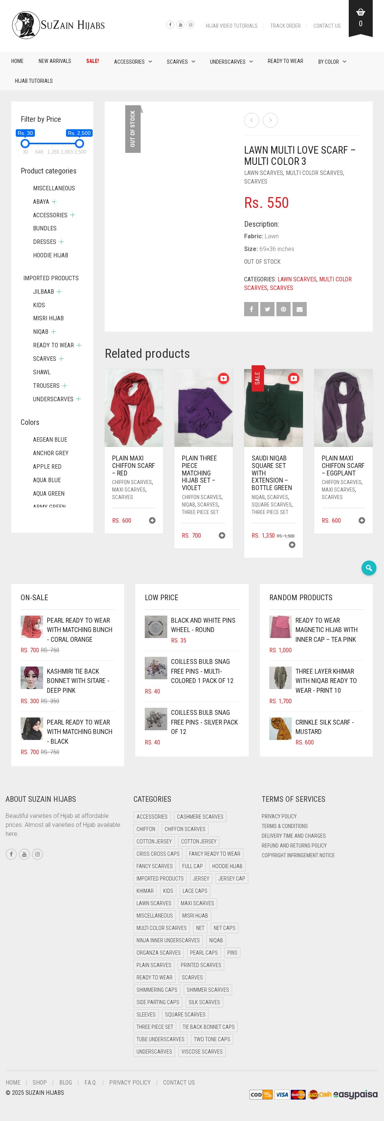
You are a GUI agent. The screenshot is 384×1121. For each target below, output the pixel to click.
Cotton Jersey (154, 841)
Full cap (192, 866)
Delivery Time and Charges (294, 836)
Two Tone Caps (212, 1039)
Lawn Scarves (263, 172)
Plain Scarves (153, 965)
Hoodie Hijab (50, 255)
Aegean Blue (50, 439)
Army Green (49, 507)
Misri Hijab (48, 318)
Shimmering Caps (156, 990)
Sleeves (146, 1015)
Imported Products (51, 278)
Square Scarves (272, 505)
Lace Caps (195, 891)
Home (17, 61)
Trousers (46, 385)
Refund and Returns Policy (294, 846)
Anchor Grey (51, 453)
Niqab (188, 505)
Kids (39, 305)
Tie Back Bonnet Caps (209, 1027)
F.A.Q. (90, 1082)
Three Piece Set (200, 512)
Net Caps (225, 928)
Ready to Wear (285, 61)
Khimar (145, 891)
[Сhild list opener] (54, 201)
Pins (232, 953)
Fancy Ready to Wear (214, 854)
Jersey (201, 879)
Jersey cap (232, 879)
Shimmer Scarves (208, 990)
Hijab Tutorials (34, 81)
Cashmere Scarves (200, 817)
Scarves (177, 62)
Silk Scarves (204, 1002)
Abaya (41, 201)
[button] (152, 521)
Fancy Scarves (154, 866)
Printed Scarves (201, 965)
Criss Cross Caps (158, 854)
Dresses (44, 241)
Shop (40, 1082)
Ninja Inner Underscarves (168, 940)
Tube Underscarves (160, 1039)
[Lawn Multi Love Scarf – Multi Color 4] (270, 120)
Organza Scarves (158, 953)
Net (200, 928)
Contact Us (327, 26)
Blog (65, 1082)
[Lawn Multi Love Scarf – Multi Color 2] (251, 120)
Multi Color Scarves (314, 172)
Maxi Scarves (129, 490)
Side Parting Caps (157, 1002)
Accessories (129, 62)
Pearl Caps (204, 953)
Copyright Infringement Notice (298, 855)
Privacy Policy (279, 816)
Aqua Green (48, 493)
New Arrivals (55, 61)
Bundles (45, 228)
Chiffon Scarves (132, 482)
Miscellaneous (54, 188)
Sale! (92, 61)
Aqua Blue (47, 480)
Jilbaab (43, 291)
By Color (328, 62)
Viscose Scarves (202, 1052)
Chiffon (145, 829)
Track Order (285, 26)
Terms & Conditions (285, 826)
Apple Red (47, 466)
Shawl (42, 372)
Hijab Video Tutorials (232, 26)
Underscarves (228, 62)
